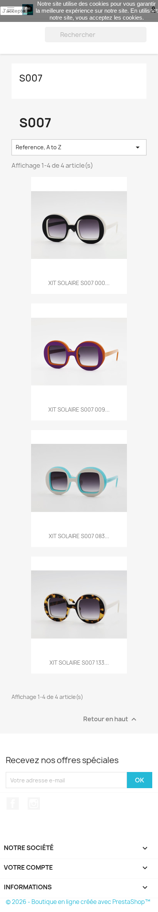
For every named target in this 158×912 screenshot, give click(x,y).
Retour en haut (110, 719)
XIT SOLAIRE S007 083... (79, 536)
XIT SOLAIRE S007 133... (79, 662)
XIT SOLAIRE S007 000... (79, 283)
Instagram (34, 803)
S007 (31, 78)
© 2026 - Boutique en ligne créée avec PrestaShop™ (78, 902)
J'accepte (13, 11)
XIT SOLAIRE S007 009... (79, 409)
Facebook (13, 803)
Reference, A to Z (79, 147)
